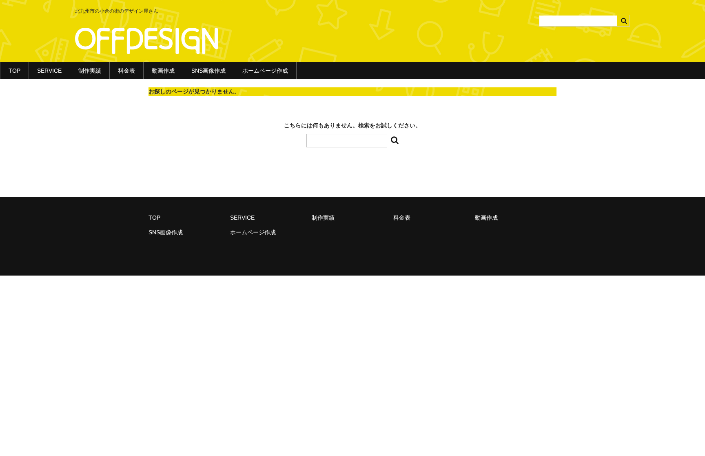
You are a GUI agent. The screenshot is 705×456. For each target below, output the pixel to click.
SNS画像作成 (208, 70)
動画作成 (163, 70)
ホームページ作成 (265, 70)
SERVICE (49, 70)
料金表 (126, 70)
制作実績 (89, 70)
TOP (14, 70)
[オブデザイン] (146, 46)
